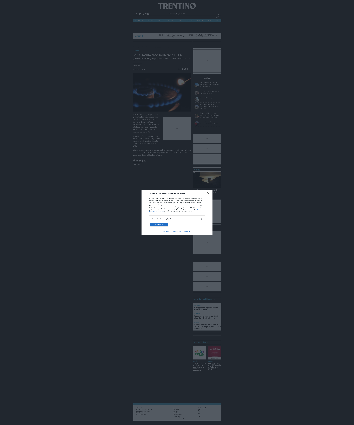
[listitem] (177, 219)
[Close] (209, 194)
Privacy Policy (187, 231)
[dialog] (177, 212)
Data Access (177, 231)
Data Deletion (167, 231)
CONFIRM (159, 224)
